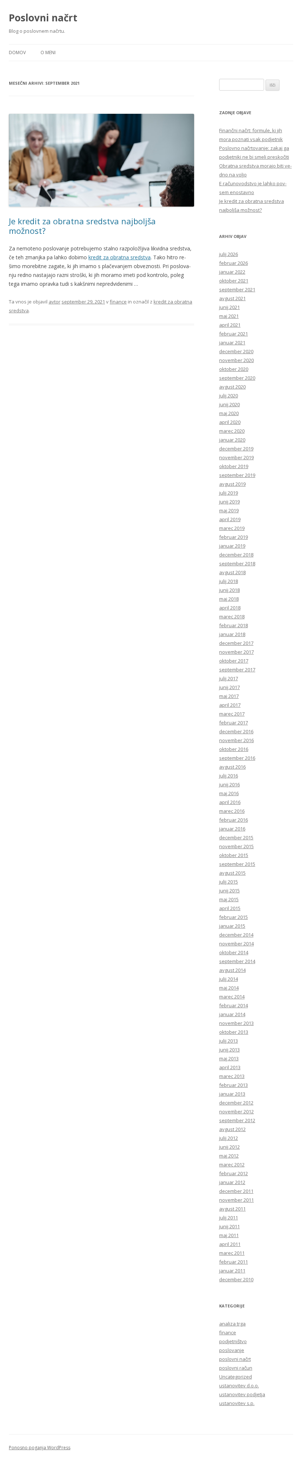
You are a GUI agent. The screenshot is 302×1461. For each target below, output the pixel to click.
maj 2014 (229, 987)
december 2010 (236, 1279)
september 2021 (237, 289)
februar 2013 (233, 1085)
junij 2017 (229, 687)
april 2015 (229, 908)
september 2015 (237, 864)
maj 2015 (229, 899)
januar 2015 (232, 926)
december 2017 (236, 643)
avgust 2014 (232, 970)
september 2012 (237, 1120)
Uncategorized (235, 1376)
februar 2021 (233, 333)
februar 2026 (233, 263)
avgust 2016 (232, 766)
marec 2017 (232, 713)
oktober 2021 (233, 280)
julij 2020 (228, 395)
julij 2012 (228, 1138)
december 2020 (236, 351)
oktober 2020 (233, 369)
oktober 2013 (233, 1032)
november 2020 (236, 360)
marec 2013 (232, 1076)
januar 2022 (232, 271)
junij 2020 (229, 404)
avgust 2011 (232, 1208)
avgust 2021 (232, 298)
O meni (48, 52)
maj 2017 (229, 696)
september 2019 (237, 475)
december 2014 (236, 934)
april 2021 (229, 325)
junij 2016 (229, 784)
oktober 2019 (233, 466)
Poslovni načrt (43, 17)
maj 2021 (229, 316)
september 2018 (237, 563)
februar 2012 (233, 1173)
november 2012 (236, 1111)
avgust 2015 (232, 873)
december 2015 (236, 837)
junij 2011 (229, 1226)
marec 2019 (232, 528)
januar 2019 (232, 545)
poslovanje (231, 1350)
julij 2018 (228, 581)
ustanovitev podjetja (242, 1394)
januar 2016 (232, 828)
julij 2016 (228, 775)
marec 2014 (232, 996)
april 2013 (229, 1067)
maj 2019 (229, 510)
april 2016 (229, 802)
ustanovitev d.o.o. (239, 1385)
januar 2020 (232, 439)
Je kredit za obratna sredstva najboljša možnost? (82, 225)
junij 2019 (229, 501)
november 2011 (236, 1200)
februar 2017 (233, 722)
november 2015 (236, 846)
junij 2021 (229, 307)
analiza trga (232, 1323)
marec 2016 (232, 811)
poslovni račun (235, 1368)
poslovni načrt (235, 1359)
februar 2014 (233, 1005)
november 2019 (236, 457)
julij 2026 (228, 254)
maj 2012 (229, 1155)
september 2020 (237, 378)
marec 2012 (232, 1164)
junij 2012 (229, 1147)
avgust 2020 (232, 386)
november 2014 (236, 943)
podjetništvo (233, 1341)
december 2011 (236, 1191)
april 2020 (229, 422)
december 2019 (236, 448)
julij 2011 (228, 1217)
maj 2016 (229, 793)
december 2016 (236, 731)
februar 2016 (233, 819)
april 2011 (229, 1244)
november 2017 (236, 652)
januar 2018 (232, 634)
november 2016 (236, 740)
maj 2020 (229, 413)
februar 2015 (233, 917)
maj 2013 (229, 1058)
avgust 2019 (232, 484)
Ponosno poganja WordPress (39, 1447)
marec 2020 (232, 431)
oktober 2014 (233, 952)
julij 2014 (228, 979)
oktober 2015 (233, 855)
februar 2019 (233, 537)
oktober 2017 (233, 660)
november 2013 (236, 1023)
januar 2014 (232, 1014)
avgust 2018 (232, 572)
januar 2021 (232, 342)
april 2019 (229, 519)
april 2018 (229, 607)
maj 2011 (229, 1235)
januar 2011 (232, 1270)
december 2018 (236, 554)
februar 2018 (233, 625)
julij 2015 (228, 881)
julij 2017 (228, 678)
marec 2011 (232, 1253)
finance (227, 1332)
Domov (17, 52)
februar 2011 (233, 1261)
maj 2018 (229, 599)
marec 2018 (232, 616)
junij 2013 (229, 1049)
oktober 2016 (233, 749)
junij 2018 (229, 590)
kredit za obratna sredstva (119, 257)
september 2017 (237, 669)
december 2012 (236, 1102)
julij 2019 (228, 492)
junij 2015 (229, 890)
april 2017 (229, 705)
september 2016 (237, 758)
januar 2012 (232, 1182)
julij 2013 (228, 1040)
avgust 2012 (232, 1129)
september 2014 (237, 961)
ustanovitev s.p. (236, 1403)
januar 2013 (232, 1094)
